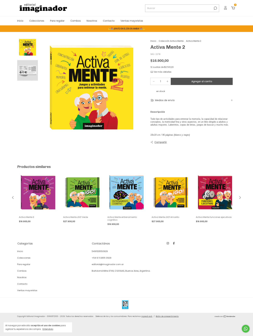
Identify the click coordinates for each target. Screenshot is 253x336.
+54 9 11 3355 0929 (101, 257)
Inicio (20, 20)
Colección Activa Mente (171, 40)
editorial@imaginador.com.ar (108, 264)
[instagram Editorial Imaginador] (167, 243)
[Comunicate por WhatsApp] (246, 329)
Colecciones (36, 20)
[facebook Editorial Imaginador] (173, 243)
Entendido (48, 329)
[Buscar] (215, 8)
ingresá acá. (146, 316)
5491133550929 (100, 251)
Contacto (109, 20)
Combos (75, 20)
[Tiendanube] (225, 316)
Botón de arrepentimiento (167, 316)
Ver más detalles (162, 71)
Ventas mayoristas (131, 20)
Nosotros (92, 20)
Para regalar (57, 20)
